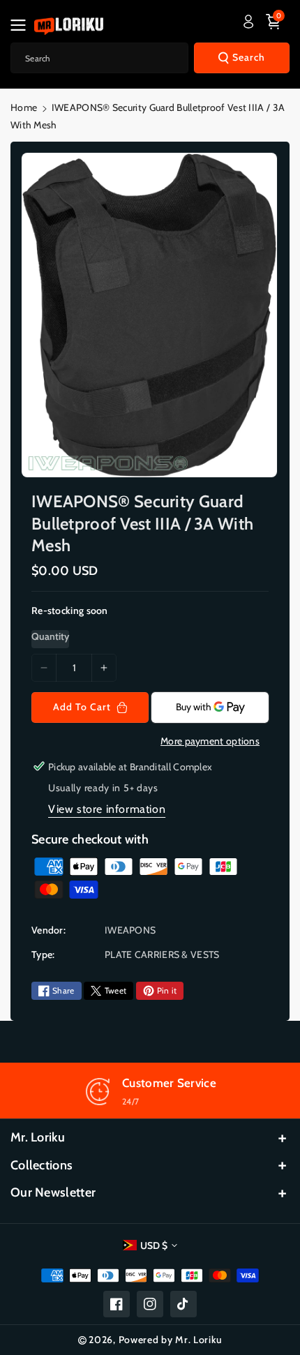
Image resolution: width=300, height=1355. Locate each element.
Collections (41, 1165)
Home (23, 107)
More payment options (210, 741)
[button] (22, 25)
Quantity (50, 636)
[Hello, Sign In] (248, 21)
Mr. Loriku (37, 1137)
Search (248, 57)
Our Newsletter (53, 1192)
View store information (106, 809)
